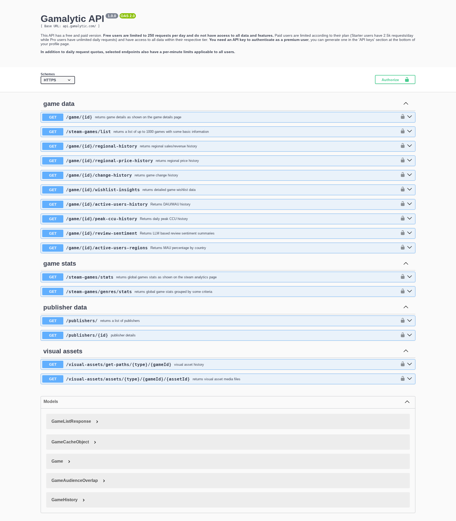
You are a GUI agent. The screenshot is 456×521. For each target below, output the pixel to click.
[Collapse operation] (406, 104)
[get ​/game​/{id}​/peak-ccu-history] (409, 218)
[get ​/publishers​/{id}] (409, 335)
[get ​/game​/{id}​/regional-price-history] (409, 160)
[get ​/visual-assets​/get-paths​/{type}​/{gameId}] (409, 364)
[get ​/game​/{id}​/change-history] (409, 175)
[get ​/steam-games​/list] (409, 131)
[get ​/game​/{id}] (409, 117)
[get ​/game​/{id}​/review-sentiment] (409, 233)
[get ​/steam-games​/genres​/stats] (409, 291)
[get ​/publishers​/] (409, 320)
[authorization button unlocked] (401, 117)
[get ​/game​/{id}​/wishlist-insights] (409, 189)
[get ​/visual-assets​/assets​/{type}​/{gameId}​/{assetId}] (409, 379)
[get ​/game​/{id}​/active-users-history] (409, 204)
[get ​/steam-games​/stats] (409, 277)
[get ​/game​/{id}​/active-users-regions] (409, 247)
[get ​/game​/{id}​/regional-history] (409, 146)
